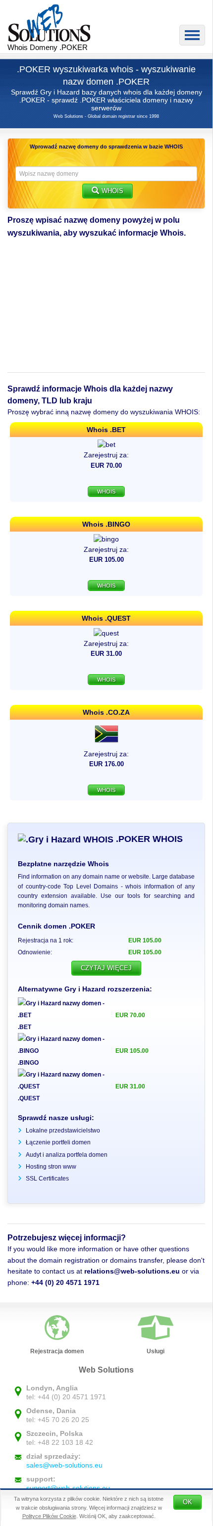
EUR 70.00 (130, 1015)
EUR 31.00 (130, 1086)
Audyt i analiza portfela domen (66, 1154)
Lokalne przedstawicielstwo (63, 1130)
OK (187, 1502)
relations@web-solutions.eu (132, 1271)
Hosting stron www (51, 1166)
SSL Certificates (47, 1178)
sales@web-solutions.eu (64, 1465)
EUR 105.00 (132, 1050)
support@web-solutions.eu (68, 1488)
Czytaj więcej (106, 968)
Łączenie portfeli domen (58, 1142)
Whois (112, 191)
